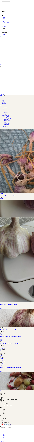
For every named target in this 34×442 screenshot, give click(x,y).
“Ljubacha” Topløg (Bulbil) (5, 391)
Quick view (1, 193)
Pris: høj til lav (4, 103)
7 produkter (3, 21)
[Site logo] (5, 63)
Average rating (4, 101)
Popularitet (3, 100)
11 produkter (3, 34)
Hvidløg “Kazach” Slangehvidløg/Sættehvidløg (8, 304)
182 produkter (4, 13)
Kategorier (1, 110)
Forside (1, 95)
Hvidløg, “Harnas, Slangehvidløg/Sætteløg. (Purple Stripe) (10, 367)
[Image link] (9, 401)
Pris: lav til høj (4, 102)
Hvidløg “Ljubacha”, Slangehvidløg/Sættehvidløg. (9, 360)
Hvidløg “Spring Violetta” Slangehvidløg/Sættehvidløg (10, 329)
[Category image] (6, 9)
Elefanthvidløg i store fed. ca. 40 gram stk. (7, 351)
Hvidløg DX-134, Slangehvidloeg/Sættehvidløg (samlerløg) (10, 336)
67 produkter (3, 17)
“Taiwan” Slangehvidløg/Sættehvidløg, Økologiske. (9, 195)
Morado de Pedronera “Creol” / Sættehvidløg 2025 (9, 343)
